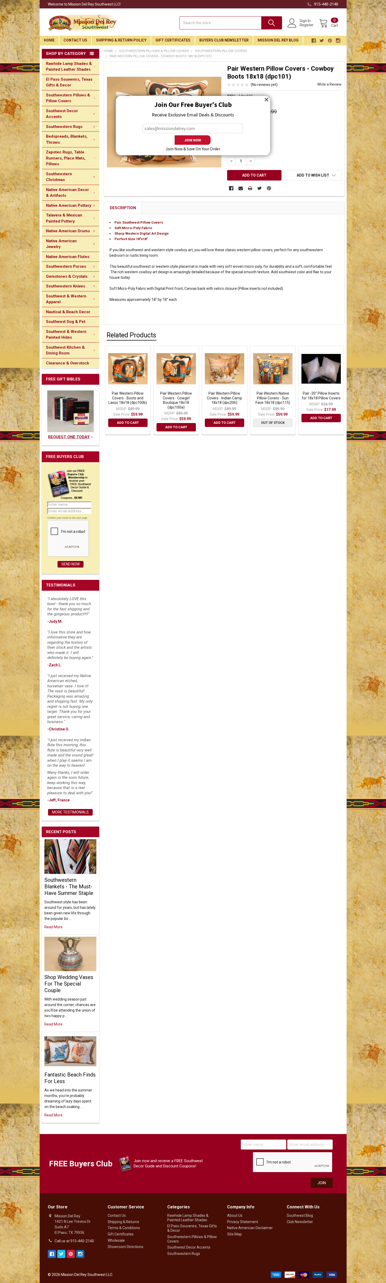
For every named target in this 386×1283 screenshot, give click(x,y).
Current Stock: (244, 140)
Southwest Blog (300, 1215)
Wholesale (116, 1240)
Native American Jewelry (61, 244)
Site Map (234, 1234)
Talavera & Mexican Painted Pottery (64, 218)
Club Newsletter (300, 1222)
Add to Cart (128, 423)
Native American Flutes (67, 256)
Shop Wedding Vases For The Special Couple (68, 983)
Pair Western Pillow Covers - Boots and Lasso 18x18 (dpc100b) (127, 398)
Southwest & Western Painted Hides (66, 334)
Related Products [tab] (131, 335)
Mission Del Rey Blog (278, 40)
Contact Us (75, 40)
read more (53, 927)
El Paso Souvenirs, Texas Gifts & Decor (69, 82)
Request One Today (69, 437)
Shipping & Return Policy (121, 40)
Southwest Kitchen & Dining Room (65, 350)
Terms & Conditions (124, 1228)
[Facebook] (231, 188)
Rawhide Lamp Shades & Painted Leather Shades (69, 66)
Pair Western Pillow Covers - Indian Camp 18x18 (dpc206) (224, 398)
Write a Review (329, 84)
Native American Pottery (68, 205)
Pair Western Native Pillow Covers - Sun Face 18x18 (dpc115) (272, 398)
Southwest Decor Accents (62, 114)
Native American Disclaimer (250, 1228)
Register (307, 25)
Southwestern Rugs (64, 126)
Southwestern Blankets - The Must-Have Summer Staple (68, 886)
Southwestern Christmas (59, 177)
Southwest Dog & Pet (65, 321)
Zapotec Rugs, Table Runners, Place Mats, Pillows (65, 158)
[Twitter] (259, 188)
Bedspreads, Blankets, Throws (66, 139)
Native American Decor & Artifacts (67, 192)
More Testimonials (70, 812)
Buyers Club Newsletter (224, 40)
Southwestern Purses (66, 266)
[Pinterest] (269, 188)
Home (49, 40)
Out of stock (273, 423)
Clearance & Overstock (67, 363)
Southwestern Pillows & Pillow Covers (68, 98)
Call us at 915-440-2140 (74, 1241)
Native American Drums (68, 231)
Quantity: (237, 151)
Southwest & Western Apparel (66, 299)
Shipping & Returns (123, 1222)
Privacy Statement (242, 1222)
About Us (234, 1215)
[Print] (250, 188)
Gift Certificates (172, 40)
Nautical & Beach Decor (68, 312)
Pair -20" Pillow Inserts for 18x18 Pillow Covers (321, 395)
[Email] (241, 188)
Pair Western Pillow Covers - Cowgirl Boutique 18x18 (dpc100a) (176, 400)
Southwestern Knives (65, 286)
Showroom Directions (125, 1247)
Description (123, 207)
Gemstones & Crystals (66, 276)
